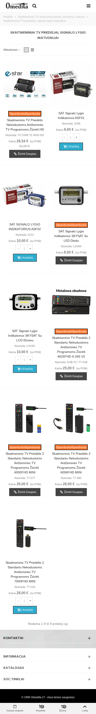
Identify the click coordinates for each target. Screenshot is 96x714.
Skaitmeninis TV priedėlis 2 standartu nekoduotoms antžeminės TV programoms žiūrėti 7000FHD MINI (25, 572)
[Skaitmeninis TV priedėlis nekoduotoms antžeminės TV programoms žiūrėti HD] (24, 84)
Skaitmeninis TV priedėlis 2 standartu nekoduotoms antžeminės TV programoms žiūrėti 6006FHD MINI (71, 463)
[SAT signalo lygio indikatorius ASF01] (71, 84)
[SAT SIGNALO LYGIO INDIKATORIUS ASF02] (24, 195)
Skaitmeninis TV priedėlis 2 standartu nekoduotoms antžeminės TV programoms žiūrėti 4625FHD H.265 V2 (71, 347)
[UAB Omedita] (16, 5)
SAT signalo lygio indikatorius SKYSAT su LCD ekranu (25, 335)
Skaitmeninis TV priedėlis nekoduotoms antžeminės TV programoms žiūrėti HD (25, 124)
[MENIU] (88, 5)
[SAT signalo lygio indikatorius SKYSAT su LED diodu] (71, 195)
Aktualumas (10, 49)
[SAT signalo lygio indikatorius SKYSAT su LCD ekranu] (24, 302)
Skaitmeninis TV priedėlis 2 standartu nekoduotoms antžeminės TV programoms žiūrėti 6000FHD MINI (25, 463)
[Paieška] (34, 5)
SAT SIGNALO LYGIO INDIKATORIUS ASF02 (25, 227)
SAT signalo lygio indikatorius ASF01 (71, 115)
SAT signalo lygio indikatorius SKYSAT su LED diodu (71, 235)
